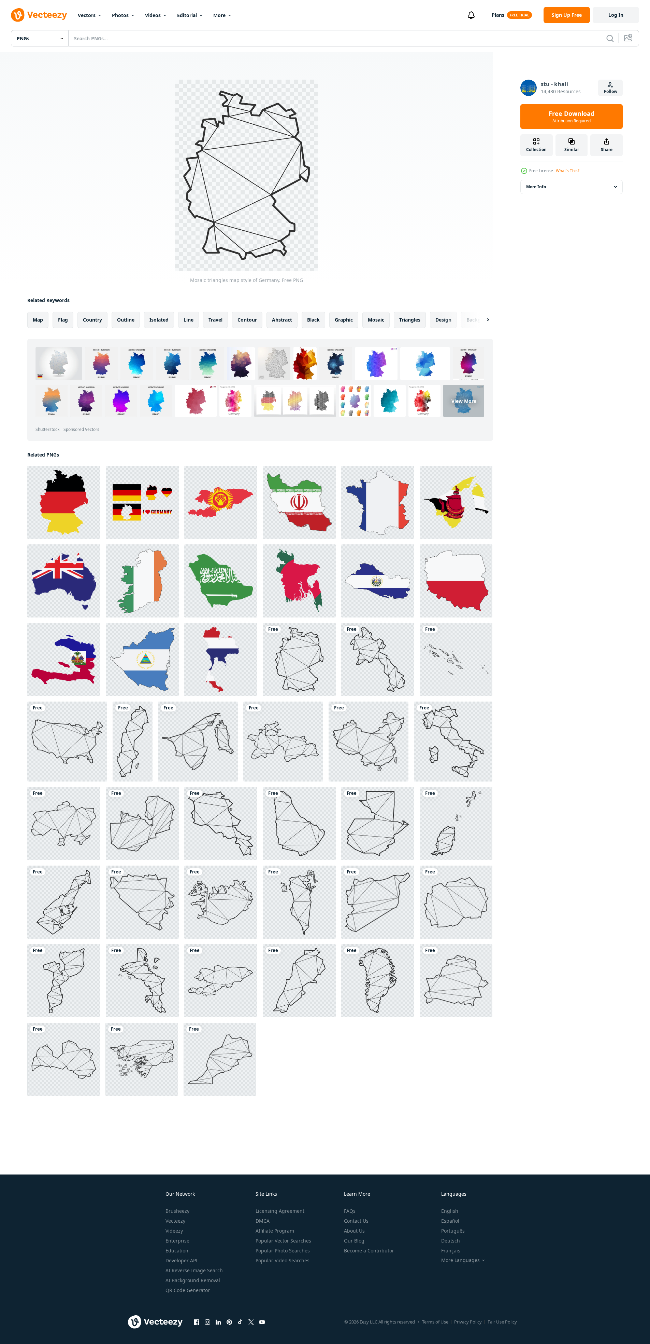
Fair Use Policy (502, 1322)
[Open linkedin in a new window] (218, 1322)
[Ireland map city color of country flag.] (142, 580)
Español (450, 1221)
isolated (159, 319)
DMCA (263, 1221)
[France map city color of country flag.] (377, 502)
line (188, 319)
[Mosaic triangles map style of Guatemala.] (377, 823)
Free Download (571, 116)
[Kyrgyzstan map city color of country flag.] (220, 502)
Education (176, 1250)
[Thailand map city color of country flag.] (220, 659)
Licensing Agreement (280, 1211)
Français (450, 1250)
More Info (536, 187)
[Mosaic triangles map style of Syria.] (377, 902)
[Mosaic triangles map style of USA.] (67, 742)
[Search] (610, 38)
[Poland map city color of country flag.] (456, 580)
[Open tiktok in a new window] (240, 1322)
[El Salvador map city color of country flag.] (377, 580)
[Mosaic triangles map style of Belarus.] (456, 980)
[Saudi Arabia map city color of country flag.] (220, 580)
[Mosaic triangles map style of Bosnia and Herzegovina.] (142, 902)
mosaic (376, 319)
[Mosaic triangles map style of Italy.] (453, 742)
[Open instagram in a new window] (207, 1322)
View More (463, 400)
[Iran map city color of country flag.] (299, 502)
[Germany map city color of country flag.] (63, 502)
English (449, 1211)
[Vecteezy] (39, 15)
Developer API (181, 1260)
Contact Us (356, 1221)
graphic (344, 319)
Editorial (187, 15)
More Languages (460, 1260)
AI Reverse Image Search (194, 1270)
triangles (409, 319)
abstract (282, 319)
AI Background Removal (192, 1280)
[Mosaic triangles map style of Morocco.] (220, 1059)
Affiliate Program (275, 1230)
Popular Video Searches (282, 1260)
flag (63, 319)
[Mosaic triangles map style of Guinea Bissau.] (141, 1059)
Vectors (87, 15)
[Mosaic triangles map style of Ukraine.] (63, 823)
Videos (153, 15)
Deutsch (450, 1240)
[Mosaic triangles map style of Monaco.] (63, 902)
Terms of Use (435, 1322)
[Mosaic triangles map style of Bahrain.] (299, 902)
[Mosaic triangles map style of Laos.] (377, 659)
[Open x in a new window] (251, 1322)
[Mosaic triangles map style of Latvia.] (63, 1059)
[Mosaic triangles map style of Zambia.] (142, 823)
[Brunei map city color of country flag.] (456, 502)
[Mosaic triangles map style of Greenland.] (377, 980)
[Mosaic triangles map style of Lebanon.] (299, 980)
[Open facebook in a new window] (196, 1322)
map (38, 319)
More (219, 15)
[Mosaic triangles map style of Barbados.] (299, 823)
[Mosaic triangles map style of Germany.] (299, 659)
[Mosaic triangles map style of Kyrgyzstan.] (220, 980)
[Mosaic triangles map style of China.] (368, 742)
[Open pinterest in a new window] (229, 1322)
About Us (354, 1230)
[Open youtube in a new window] (262, 1322)
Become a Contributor (369, 1250)
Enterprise (177, 1240)
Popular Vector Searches (283, 1240)
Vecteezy (175, 1221)
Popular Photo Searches (283, 1250)
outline (125, 319)
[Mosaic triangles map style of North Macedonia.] (456, 902)
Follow (610, 91)
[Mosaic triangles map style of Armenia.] (220, 823)
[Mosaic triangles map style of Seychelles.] (142, 980)
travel (215, 319)
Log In (615, 15)
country (92, 319)
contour (247, 319)
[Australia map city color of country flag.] (63, 580)
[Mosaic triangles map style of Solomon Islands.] (456, 659)
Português (453, 1230)
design (443, 319)
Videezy (174, 1230)
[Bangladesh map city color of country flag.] (299, 580)
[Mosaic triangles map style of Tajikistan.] (283, 742)
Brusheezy (177, 1211)
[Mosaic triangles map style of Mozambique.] (63, 980)
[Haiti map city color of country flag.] (63, 659)
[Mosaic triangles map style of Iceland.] (220, 902)
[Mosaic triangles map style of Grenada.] (456, 823)
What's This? (567, 171)
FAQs (350, 1211)
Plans (498, 15)
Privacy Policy (468, 1322)
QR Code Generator (187, 1290)
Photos (120, 15)
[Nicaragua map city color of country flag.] (142, 659)
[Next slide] (482, 320)
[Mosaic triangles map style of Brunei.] (198, 742)
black (313, 319)
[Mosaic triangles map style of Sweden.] (133, 742)
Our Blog (354, 1240)
